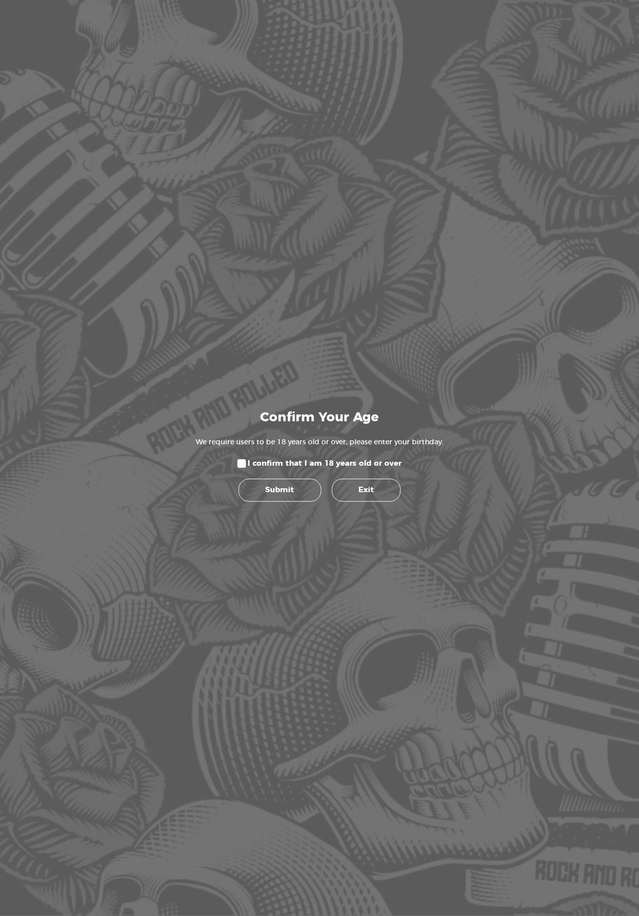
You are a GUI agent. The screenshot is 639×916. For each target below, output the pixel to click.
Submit (279, 490)
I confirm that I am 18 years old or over (324, 463)
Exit (366, 490)
